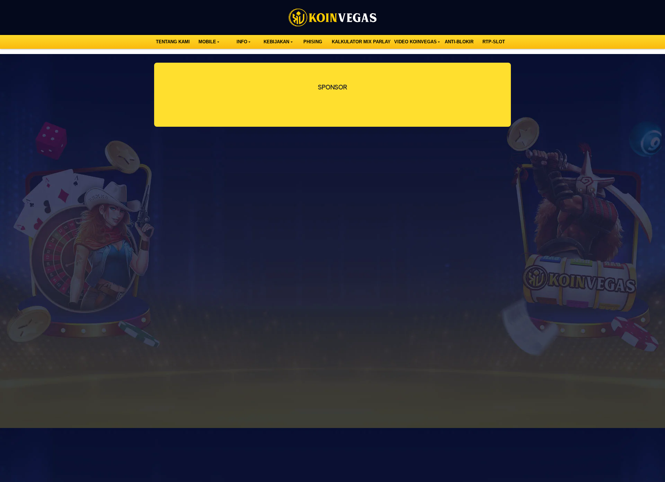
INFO (242, 41)
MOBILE (207, 41)
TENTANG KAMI (173, 41)
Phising (312, 41)
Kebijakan (276, 41)
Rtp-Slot (493, 41)
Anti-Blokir (459, 41)
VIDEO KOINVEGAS (415, 41)
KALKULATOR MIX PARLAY (361, 41)
